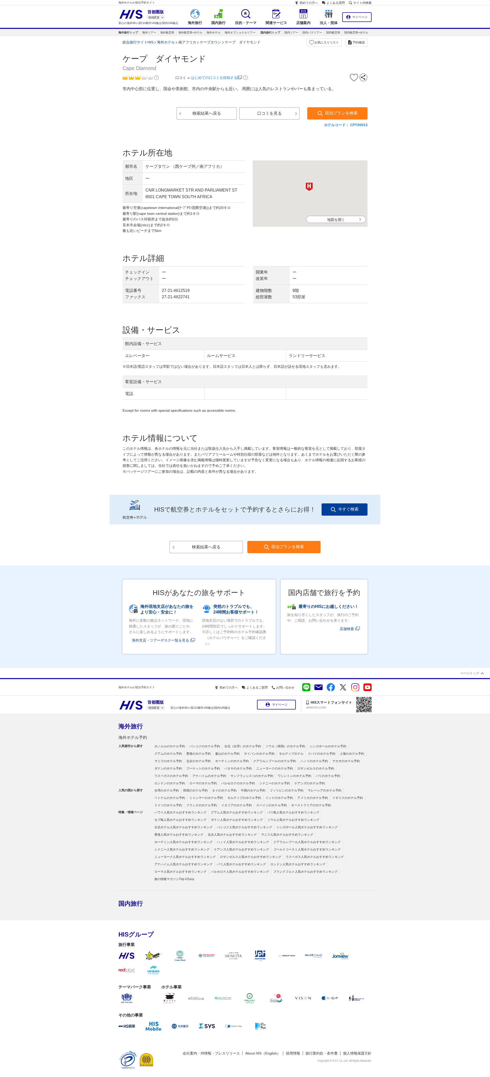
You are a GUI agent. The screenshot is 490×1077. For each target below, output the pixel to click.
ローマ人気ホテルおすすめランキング (180, 871)
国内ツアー (291, 32)
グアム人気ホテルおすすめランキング (237, 812)
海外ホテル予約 (132, 737)
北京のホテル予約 (198, 761)
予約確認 (358, 42)
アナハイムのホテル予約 (209, 776)
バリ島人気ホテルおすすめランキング (293, 812)
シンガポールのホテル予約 (328, 746)
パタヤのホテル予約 (238, 768)
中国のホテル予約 (253, 790)
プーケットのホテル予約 (203, 768)
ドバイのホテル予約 (321, 753)
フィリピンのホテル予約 (286, 790)
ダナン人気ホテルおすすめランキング (237, 820)
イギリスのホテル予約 (347, 798)
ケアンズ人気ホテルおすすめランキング (241, 849)
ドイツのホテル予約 (168, 805)
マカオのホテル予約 (346, 761)
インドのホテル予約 (279, 798)
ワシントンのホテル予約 (294, 776)
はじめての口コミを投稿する (214, 78)
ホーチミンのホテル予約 (232, 761)
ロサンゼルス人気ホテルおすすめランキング (250, 857)
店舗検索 (347, 629)
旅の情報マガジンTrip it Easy (174, 879)
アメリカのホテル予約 (312, 798)
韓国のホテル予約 (195, 790)
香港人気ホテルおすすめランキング (178, 834)
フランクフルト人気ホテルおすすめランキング (305, 871)
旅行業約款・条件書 (321, 1053)
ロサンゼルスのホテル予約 (315, 768)
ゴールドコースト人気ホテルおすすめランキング (307, 849)
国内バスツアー (312, 32)
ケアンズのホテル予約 (309, 783)
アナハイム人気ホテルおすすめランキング (183, 864)
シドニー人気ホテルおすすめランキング (182, 849)
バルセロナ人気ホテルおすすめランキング (240, 871)
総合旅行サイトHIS (137, 42)
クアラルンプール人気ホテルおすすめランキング (307, 842)
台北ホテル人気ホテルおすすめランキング (183, 827)
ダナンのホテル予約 (168, 768)
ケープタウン (210, 42)
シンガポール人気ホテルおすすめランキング (307, 827)
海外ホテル (213, 32)
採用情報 (293, 1053)
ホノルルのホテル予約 (169, 746)
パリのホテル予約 (328, 776)
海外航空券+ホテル (190, 32)
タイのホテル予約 (224, 790)
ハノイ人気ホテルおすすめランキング (243, 842)
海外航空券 (167, 32)
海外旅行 (130, 726)
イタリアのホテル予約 (236, 805)
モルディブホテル (291, 753)
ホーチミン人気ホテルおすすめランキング (183, 842)
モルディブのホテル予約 (244, 798)
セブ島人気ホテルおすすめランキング (180, 820)
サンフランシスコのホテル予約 (251, 776)
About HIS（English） (262, 1053)
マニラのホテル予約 (168, 761)
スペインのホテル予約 (271, 805)
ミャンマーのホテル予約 (206, 798)
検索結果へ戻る (206, 113)
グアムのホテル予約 (168, 753)
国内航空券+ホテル (356, 32)
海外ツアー (149, 32)
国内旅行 (130, 903)
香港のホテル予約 (198, 753)
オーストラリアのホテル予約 (311, 805)
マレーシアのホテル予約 (324, 790)
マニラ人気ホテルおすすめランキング (287, 834)
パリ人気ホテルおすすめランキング (241, 864)
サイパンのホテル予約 (259, 753)
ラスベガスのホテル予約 (171, 776)
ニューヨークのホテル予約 (274, 768)
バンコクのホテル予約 (204, 746)
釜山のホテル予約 (227, 753)
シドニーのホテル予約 (274, 783)
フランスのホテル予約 (201, 805)
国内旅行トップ (270, 32)
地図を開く (336, 220)
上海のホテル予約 (352, 753)
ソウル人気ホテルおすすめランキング (293, 820)
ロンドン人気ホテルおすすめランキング (297, 864)
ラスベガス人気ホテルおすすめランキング (315, 857)
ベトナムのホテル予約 (169, 798)
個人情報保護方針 (357, 1053)
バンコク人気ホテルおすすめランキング (244, 827)
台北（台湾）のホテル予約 (242, 746)
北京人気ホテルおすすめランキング (232, 834)
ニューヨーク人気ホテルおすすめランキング (185, 857)
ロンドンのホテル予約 (169, 783)
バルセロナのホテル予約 (238, 783)
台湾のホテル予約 (166, 790)
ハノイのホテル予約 (314, 761)
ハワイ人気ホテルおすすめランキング (180, 812)
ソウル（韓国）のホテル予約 (285, 746)
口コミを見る (269, 113)
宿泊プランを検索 (341, 113)
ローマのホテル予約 (203, 783)
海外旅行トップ (128, 32)
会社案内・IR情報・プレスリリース (211, 1053)
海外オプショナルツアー (240, 32)
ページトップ (470, 673)
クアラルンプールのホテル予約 (274, 761)
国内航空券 (333, 32)
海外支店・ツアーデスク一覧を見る (160, 640)
